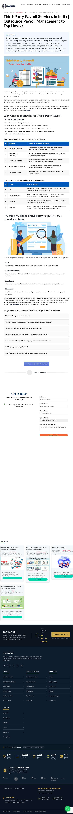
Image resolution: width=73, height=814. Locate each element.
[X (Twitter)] (9, 665)
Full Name (43, 397)
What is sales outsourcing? (58, 547)
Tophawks (27, 110)
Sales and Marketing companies (62, 551)
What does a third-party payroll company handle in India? (23, 328)
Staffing (5, 727)
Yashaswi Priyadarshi (41, 552)
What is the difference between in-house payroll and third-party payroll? (28, 322)
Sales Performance (17, 554)
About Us (5, 713)
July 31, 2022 (3, 552)
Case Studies (53, 681)
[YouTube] (21, 665)
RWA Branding (30, 696)
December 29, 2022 (56, 550)
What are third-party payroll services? (17, 316)
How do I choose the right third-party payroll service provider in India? (27, 341)
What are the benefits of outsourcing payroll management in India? (27, 334)
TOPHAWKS (9, 632)
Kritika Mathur (67, 550)
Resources (46, 4)
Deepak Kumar (12, 590)
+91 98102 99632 (44, 638)
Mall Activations (30, 681)
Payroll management (42, 554)
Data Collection (7, 700)
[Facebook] (13, 665)
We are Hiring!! (67, 4)
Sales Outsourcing (7, 553)
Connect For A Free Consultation (37, 364)
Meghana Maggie (19, 12)
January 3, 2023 (29, 552)
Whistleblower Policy (40, 811)
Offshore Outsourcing (8, 592)
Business (36, 12)
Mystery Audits (7, 691)
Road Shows (29, 691)
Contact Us (6, 732)
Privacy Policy (6, 737)
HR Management (49, 12)
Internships (52, 700)
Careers (5, 722)
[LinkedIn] (4, 665)
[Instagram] (17, 665)
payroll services (14, 304)
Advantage (52, 686)
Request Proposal (60, 634)
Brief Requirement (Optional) (48, 424)
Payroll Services (29, 12)
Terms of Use (6, 811)
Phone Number (44, 411)
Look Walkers (30, 686)
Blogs (50, 677)
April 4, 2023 (3, 590)
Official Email (43, 404)
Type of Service (44, 418)
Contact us (56, 4)
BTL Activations (7, 686)
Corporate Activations (32, 677)
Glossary (51, 691)
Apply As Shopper (54, 696)
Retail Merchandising (9, 681)
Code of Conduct (27, 811)
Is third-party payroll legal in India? (16, 347)
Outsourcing (9, 593)
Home (23, 4)
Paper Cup (29, 700)
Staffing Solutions (8, 696)
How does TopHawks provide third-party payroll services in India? (26, 353)
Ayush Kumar (12, 552)
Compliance (42, 12)
